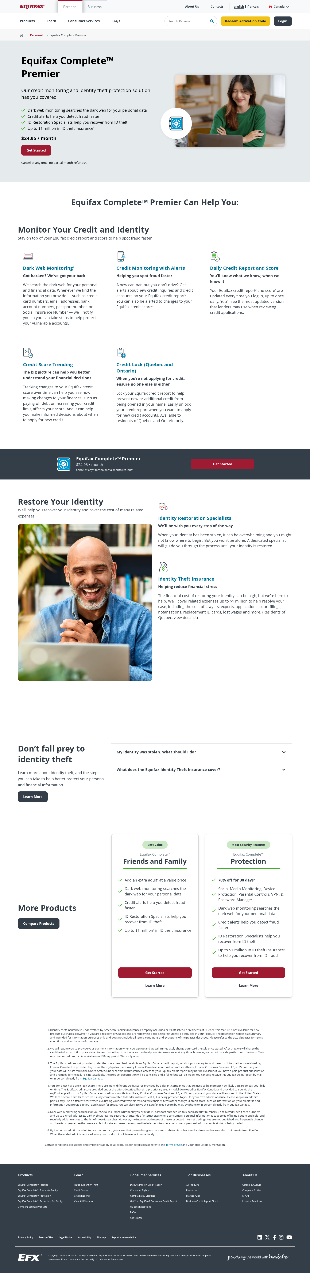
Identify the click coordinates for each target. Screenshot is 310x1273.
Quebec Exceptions (140, 1206)
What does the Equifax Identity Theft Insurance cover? (168, 769)
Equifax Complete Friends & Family (38, 1190)
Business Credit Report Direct (202, 1201)
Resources (191, 1190)
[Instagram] (281, 1237)
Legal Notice (65, 1237)
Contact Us (136, 1217)
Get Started (36, 150)
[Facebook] (274, 1237)
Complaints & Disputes (142, 1195)
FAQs (116, 21)
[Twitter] (267, 1237)
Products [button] (27, 21)
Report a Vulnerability (124, 1237)
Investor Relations (252, 1201)
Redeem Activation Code (245, 21)
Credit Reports (82, 1195)
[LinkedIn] (259, 1237)
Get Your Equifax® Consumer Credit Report (153, 1201)
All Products (192, 1184)
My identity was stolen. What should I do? (156, 752)
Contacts (217, 6)
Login (282, 21)
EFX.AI (245, 1195)
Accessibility (84, 1237)
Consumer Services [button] (84, 21)
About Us (192, 6)
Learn (51, 21)
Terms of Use (174, 1145)
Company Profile (251, 1190)
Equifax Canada (92, 1078)
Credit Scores (81, 1190)
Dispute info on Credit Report (146, 1184)
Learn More (32, 796)
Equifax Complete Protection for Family (40, 1201)
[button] (279, 6)
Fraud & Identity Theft (86, 1184)
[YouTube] (289, 1237)
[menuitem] (70, 6)
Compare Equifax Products (32, 1206)
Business (95, 6)
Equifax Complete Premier (68, 35)
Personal (70, 6)
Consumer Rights (139, 1190)
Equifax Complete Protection (34, 1195)
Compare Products (38, 923)
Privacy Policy (25, 1237)
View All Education (84, 1201)
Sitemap (101, 1237)
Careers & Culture (251, 1184)
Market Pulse (193, 1195)
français (253, 6)
